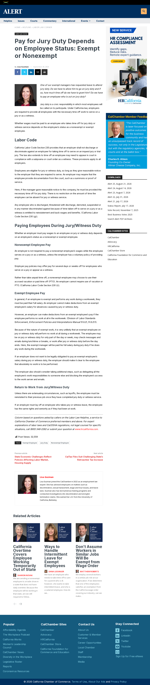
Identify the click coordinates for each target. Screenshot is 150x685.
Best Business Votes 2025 (120, 214)
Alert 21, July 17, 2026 (118, 201)
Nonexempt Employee (60, 443)
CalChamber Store (116, 250)
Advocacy (112, 241)
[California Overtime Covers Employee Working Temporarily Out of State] (26, 532)
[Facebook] (18, 72)
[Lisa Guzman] (27, 488)
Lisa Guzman (23, 67)
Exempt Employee (30, 443)
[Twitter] (24, 72)
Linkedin (125, 635)
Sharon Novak (25, 575)
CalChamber (113, 237)
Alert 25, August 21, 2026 (120, 183)
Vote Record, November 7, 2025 (123, 210)
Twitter (125, 641)
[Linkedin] (31, 72)
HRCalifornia (113, 246)
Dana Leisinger (56, 571)
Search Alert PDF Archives (120, 219)
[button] (144, 11)
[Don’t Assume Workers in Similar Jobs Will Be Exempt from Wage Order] (89, 532)
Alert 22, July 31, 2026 (118, 197)
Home (17, 27)
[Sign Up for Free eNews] (117, 652)
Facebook (126, 630)
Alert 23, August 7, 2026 (119, 192)
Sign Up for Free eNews (129, 656)
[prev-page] (15, 604)
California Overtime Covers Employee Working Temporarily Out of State (24, 558)
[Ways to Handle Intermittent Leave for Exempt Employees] (57, 532)
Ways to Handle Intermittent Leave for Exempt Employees (55, 556)
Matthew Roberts (89, 571)
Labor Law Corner (42, 27)
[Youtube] (117, 647)
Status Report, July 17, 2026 (121, 205)
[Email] (38, 72)
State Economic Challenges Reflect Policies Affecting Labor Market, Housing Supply (33, 459)
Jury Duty (44, 443)
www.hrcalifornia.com (86, 429)
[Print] (44, 72)
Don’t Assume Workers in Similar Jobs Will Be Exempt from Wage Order (89, 556)
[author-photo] (15, 575)
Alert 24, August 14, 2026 (120, 188)
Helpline (26, 27)
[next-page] (20, 604)
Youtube (126, 646)
